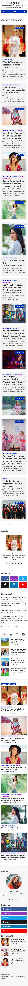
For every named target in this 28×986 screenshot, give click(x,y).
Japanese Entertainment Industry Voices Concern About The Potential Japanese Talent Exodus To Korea (13, 461)
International (6, 178)
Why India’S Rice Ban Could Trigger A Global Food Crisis (17, 640)
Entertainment (7, 130)
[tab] (4, 635)
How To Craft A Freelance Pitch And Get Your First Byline (13, 90)
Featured (10, 59)
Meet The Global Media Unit (9, 627)
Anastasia (8, 70)
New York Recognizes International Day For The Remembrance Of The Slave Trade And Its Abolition (13, 290)
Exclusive (5, 84)
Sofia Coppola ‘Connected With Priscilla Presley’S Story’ (13, 379)
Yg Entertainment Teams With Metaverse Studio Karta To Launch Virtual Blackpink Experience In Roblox (14, 335)
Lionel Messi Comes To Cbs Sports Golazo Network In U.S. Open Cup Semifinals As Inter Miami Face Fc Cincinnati (18, 672)
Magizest (14, 3)
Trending (17, 84)
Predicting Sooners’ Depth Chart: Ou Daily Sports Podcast (12, 484)
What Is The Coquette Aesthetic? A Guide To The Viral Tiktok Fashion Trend (12, 66)
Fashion (5, 59)
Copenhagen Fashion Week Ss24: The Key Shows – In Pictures (12, 136)
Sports (5, 478)
